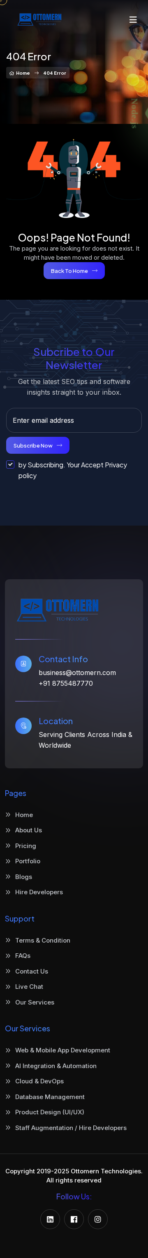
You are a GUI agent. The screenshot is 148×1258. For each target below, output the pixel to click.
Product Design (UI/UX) (49, 1112)
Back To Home (69, 271)
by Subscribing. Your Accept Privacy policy (72, 470)
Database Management (50, 1097)
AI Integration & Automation (56, 1066)
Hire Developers (39, 892)
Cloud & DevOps (39, 1081)
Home (23, 73)
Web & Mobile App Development (62, 1050)
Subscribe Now (33, 445)
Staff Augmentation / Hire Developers (71, 1128)
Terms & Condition (42, 940)
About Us (28, 830)
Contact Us (31, 971)
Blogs (23, 877)
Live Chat (29, 986)
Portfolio (27, 861)
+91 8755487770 (66, 683)
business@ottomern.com (77, 672)
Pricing (25, 846)
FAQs (22, 955)
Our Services (34, 1002)
